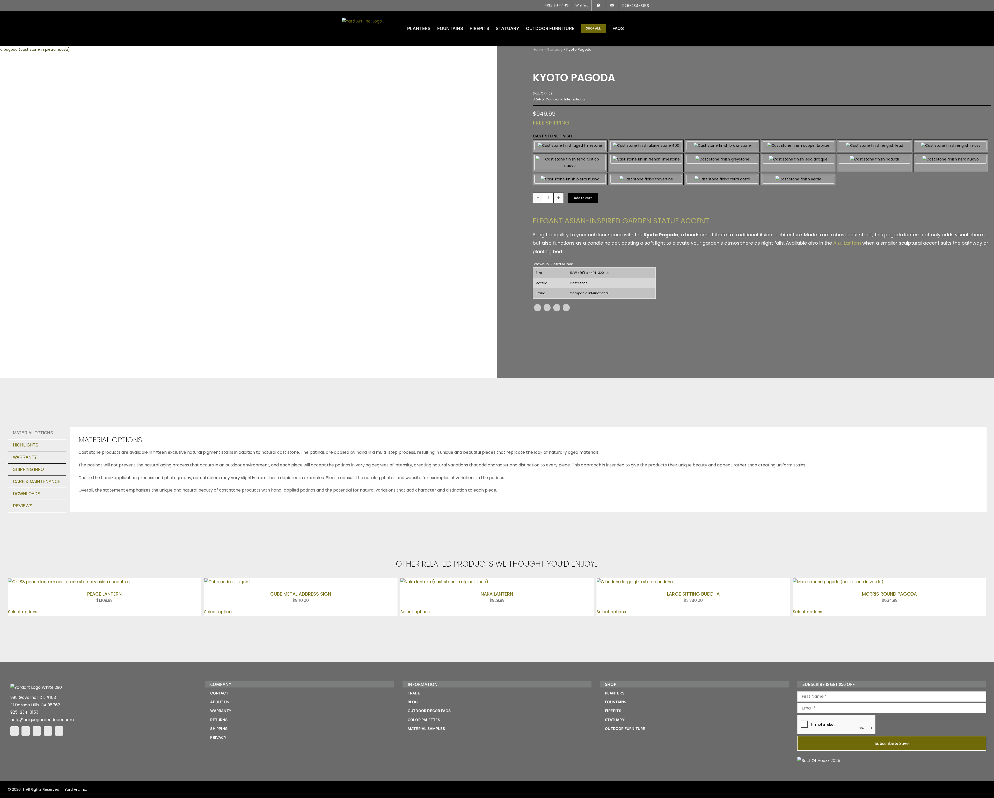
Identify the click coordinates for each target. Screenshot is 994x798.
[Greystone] (722, 162)
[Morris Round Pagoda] (838, 582)
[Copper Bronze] (798, 145)
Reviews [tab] (22, 506)
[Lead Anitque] (798, 162)
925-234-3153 (24, 712)
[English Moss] (950, 145)
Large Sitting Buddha (693, 594)
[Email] (566, 308)
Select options (22, 612)
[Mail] (48, 731)
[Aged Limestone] (570, 145)
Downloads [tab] (26, 494)
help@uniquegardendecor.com (42, 720)
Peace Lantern (104, 594)
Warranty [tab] (25, 457)
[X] (547, 308)
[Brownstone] (722, 145)
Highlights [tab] (25, 445)
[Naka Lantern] (444, 582)
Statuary (555, 49)
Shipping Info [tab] (28, 469)
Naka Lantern (497, 594)
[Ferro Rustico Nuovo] (570, 162)
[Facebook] (537, 308)
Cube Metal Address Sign (300, 594)
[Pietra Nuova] (570, 179)
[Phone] (59, 731)
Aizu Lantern (847, 243)
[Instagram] (25, 731)
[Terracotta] (722, 179)
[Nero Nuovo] (950, 162)
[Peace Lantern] (69, 582)
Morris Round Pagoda (889, 594)
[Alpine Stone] (646, 145)
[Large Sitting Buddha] (635, 582)
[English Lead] (874, 145)
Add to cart (583, 197)
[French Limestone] (646, 162)
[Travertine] (646, 179)
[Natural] (874, 162)
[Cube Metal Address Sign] (227, 582)
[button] (644, 28)
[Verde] (798, 179)
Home (538, 49)
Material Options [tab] (33, 433)
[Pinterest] (556, 308)
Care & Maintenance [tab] (37, 481)
